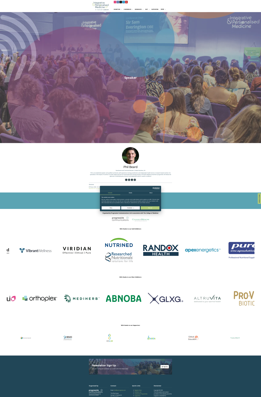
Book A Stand (259, 198)
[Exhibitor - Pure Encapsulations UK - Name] (26, 252)
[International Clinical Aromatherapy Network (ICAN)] (193, 338)
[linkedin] (126, 180)
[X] (120, 2)
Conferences (127, 9)
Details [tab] (130, 192)
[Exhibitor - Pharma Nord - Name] (109, 252)
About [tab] (150, 192)
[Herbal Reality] (151, 338)
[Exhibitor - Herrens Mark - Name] (193, 300)
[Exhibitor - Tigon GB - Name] (26, 300)
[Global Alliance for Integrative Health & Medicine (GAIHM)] (26, 338)
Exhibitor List (138, 392)
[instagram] (129, 180)
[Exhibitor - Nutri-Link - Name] (109, 300)
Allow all (150, 207)
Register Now (138, 390)
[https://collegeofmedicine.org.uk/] (140, 221)
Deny (111, 207)
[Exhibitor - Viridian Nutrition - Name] (193, 252)
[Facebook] (118, 2)
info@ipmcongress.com (120, 390)
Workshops (138, 9)
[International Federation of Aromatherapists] (235, 338)
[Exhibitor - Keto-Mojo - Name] (67, 252)
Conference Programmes (141, 394)
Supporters (154, 9)
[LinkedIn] (123, 2)
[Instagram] (115, 2)
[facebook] (132, 180)
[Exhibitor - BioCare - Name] (235, 300)
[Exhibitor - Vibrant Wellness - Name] (151, 252)
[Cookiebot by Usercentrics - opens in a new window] (154, 188)
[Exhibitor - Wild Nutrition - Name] (67, 300)
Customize (129, 207)
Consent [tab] (110, 192)
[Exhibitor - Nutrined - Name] (235, 252)
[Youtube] (126, 2)
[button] (163, 9)
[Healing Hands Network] (109, 338)
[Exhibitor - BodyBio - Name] (151, 300)
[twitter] (135, 180)
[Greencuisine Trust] (67, 338)
